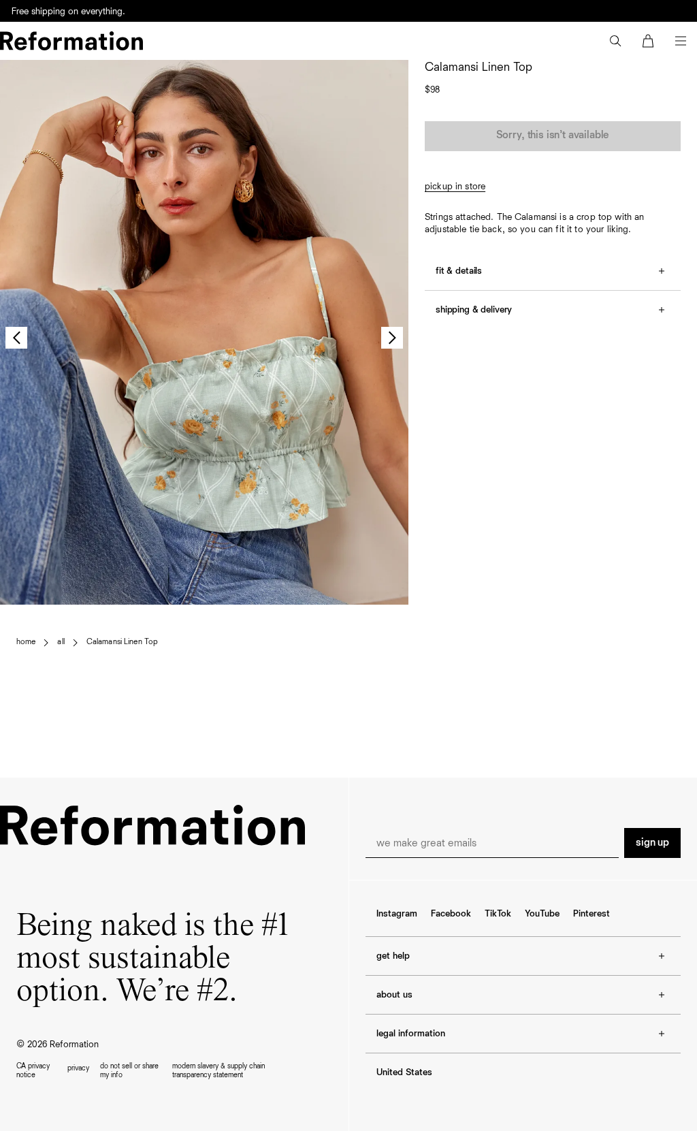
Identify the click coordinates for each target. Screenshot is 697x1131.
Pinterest (591, 914)
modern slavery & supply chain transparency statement (218, 1070)
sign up (652, 843)
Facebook (451, 914)
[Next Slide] (392, 338)
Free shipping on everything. (68, 11)
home (25, 642)
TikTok (498, 914)
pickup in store (455, 186)
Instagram (396, 914)
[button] (615, 41)
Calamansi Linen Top (122, 642)
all (60, 642)
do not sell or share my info (129, 1070)
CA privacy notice (33, 1070)
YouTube (542, 914)
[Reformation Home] (71, 40)
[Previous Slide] (16, 338)
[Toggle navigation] (680, 41)
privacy (78, 1068)
